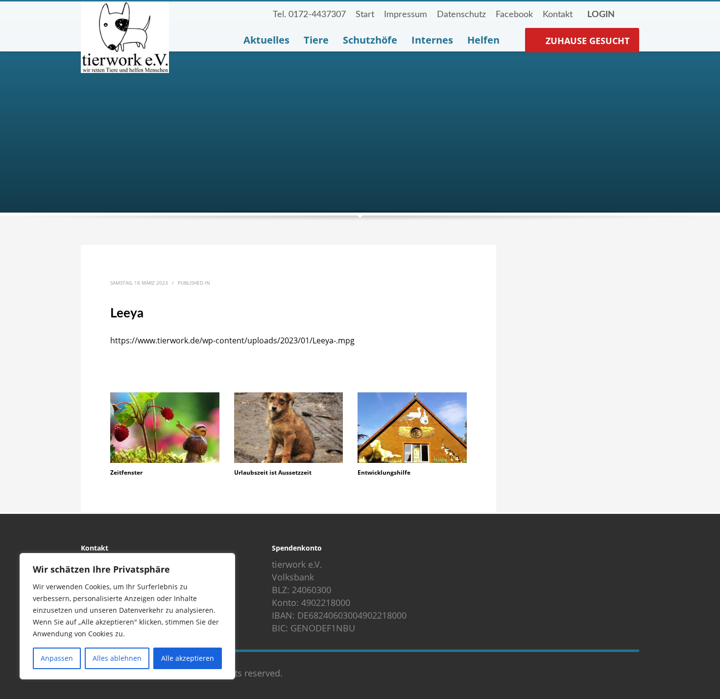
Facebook (514, 14)
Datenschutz (461, 14)
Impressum (405, 14)
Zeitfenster (126, 472)
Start (365, 14)
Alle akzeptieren (187, 658)
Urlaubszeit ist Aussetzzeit (273, 472)
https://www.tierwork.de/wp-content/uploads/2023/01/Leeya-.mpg (232, 340)
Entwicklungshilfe (384, 472)
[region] (127, 616)
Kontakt (558, 14)
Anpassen (57, 658)
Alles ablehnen (117, 658)
